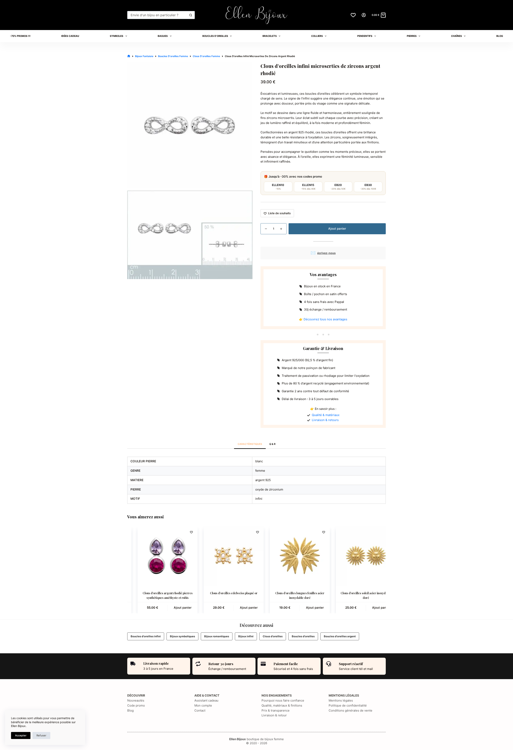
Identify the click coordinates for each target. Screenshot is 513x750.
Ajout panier (337, 228)
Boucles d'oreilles (303, 636)
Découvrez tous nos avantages (325, 319)
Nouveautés (135, 700)
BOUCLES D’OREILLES (215, 35)
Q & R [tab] (272, 443)
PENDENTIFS (364, 35)
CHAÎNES (456, 35)
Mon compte (203, 705)
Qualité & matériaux (325, 415)
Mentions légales (341, 700)
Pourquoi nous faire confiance (283, 700)
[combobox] (157, 15)
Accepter (20, 735)
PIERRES (412, 35)
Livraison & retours (325, 420)
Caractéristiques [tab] (250, 443)
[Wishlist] (353, 15)
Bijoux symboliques (182, 636)
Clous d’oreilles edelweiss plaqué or (223, 593)
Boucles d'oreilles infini (146, 636)
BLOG (499, 35)
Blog (130, 710)
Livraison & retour (274, 715)
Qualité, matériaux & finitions (282, 705)
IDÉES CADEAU (70, 35)
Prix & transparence (276, 710)
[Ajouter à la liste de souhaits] (181, 532)
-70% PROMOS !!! (20, 35)
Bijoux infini (245, 636)
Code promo (136, 705)
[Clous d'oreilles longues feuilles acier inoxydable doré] (290, 556)
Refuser (41, 735)
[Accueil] (128, 56)
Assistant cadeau (206, 700)
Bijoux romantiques (216, 636)
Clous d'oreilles (273, 636)
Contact (199, 710)
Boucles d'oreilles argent (340, 636)
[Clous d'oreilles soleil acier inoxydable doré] (356, 556)
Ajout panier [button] (173, 607)
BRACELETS (270, 35)
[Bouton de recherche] (190, 15)
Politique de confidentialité (348, 705)
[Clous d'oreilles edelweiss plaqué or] (224, 556)
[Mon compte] (364, 15)
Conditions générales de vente (350, 710)
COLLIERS (317, 35)
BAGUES (163, 35)
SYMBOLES (116, 35)
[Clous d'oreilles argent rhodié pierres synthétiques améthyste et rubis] (157, 556)
